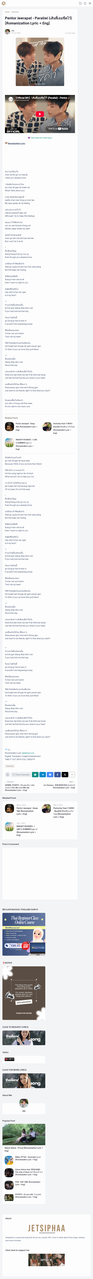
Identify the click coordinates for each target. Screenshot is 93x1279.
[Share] (72, 774)
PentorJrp (10, 766)
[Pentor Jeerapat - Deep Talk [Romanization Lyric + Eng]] (9, 430)
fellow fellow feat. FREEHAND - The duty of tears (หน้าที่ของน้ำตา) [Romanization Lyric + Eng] (29, 1172)
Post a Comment (22, 775)
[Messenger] (50, 774)
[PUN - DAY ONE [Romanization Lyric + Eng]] (9, 1189)
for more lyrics (41, 138)
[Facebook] (57, 774)
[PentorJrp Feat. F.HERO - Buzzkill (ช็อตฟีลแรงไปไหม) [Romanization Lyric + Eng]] (47, 430)
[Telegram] (42, 774)
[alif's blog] (3, 3)
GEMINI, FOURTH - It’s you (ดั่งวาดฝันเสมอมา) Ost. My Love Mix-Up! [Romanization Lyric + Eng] (20, 787)
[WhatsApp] (35, 774)
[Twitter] (65, 774)
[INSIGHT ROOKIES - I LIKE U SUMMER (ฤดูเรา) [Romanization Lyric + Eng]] (9, 446)
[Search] (85, 3)
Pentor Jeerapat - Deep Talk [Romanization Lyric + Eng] (26, 427)
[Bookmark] (7, 775)
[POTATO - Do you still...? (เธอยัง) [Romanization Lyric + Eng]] (9, 1201)
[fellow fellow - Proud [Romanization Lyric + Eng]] (23, 1145)
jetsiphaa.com (28, 753)
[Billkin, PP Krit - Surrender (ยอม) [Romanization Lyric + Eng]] (9, 1164)
